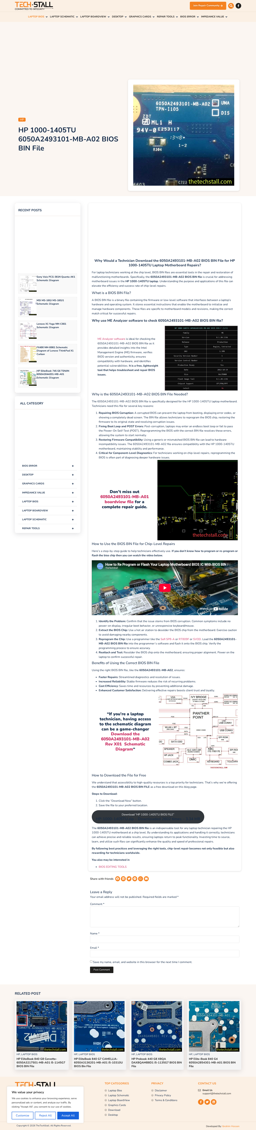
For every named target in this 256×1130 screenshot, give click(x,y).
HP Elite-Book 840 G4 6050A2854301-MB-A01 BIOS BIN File (212, 1062)
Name (94, 933)
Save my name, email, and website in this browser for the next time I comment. (142, 962)
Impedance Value (48, 492)
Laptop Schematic (48, 519)
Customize (22, 1115)
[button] (231, 6)
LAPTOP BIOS (48, 501)
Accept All (68, 1115)
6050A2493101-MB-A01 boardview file (124, 499)
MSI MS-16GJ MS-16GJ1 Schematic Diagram (50, 302)
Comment (97, 904)
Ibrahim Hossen (230, 1126)
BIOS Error (48, 465)
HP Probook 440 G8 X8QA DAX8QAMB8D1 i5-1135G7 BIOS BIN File (156, 1062)
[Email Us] (199, 1090)
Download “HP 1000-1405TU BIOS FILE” (148, 817)
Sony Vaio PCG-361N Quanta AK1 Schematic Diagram (56, 278)
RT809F (184, 639)
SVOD (197, 639)
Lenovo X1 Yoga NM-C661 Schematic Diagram (51, 325)
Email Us (207, 1090)
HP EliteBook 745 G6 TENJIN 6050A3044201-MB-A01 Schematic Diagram (53, 374)
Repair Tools (48, 528)
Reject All (45, 1115)
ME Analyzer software (111, 339)
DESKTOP (48, 474)
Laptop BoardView (48, 510)
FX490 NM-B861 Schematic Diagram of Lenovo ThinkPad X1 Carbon (55, 351)
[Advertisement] (128, 49)
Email (94, 947)
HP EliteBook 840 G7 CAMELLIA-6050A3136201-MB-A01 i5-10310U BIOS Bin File (98, 1062)
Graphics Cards (48, 483)
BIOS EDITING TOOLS (113, 867)
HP (22, 120)
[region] (45, 1104)
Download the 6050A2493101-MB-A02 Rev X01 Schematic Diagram (125, 741)
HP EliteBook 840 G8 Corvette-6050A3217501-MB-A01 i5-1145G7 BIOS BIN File (41, 1062)
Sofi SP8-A (168, 639)
